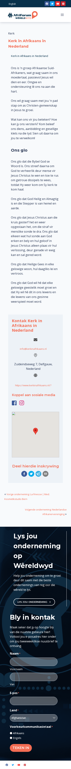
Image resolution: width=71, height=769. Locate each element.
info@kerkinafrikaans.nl (33, 348)
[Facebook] (47, 3)
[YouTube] (57, 3)
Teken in (21, 748)
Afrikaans (18, 733)
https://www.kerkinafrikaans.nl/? (33, 385)
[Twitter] (52, 3)
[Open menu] (62, 15)
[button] (24, 474)
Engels (17, 738)
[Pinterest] (63, 3)
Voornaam (16, 669)
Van (12, 684)
